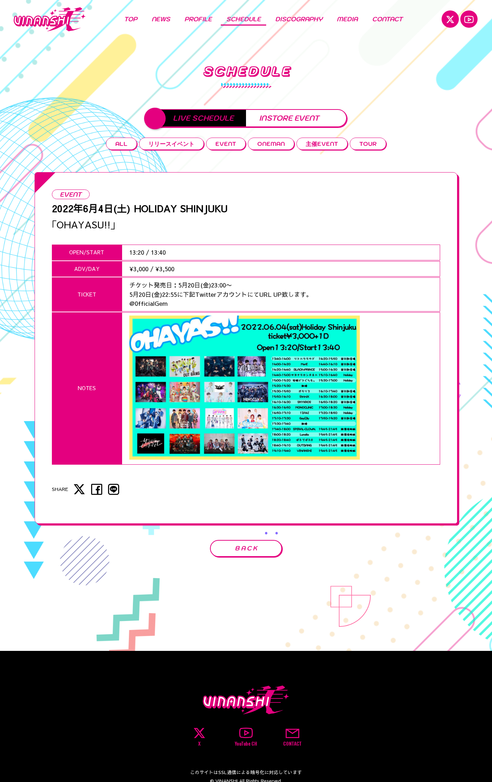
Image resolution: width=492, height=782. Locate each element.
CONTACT (387, 19)
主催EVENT (322, 143)
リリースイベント (171, 143)
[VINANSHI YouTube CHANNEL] (469, 19)
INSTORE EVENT (289, 118)
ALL (121, 143)
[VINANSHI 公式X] (450, 19)
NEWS (161, 19)
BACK (247, 548)
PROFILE (198, 19)
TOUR (368, 143)
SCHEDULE (243, 19)
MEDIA (347, 19)
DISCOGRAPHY (298, 19)
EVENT (225, 143)
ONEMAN (271, 143)
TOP (130, 19)
